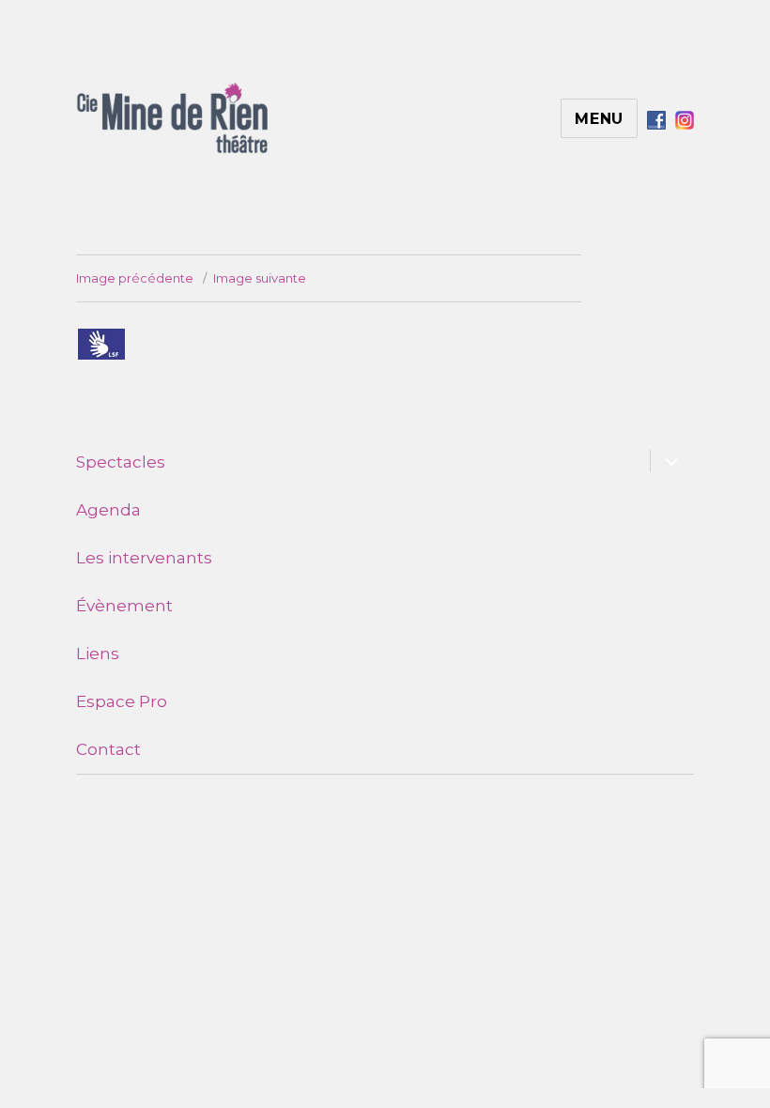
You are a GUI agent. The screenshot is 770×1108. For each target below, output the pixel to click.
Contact (108, 749)
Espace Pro (121, 701)
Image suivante (259, 277)
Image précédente (134, 277)
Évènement (124, 605)
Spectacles (120, 462)
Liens (97, 653)
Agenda (108, 509)
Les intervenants (144, 557)
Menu (599, 119)
